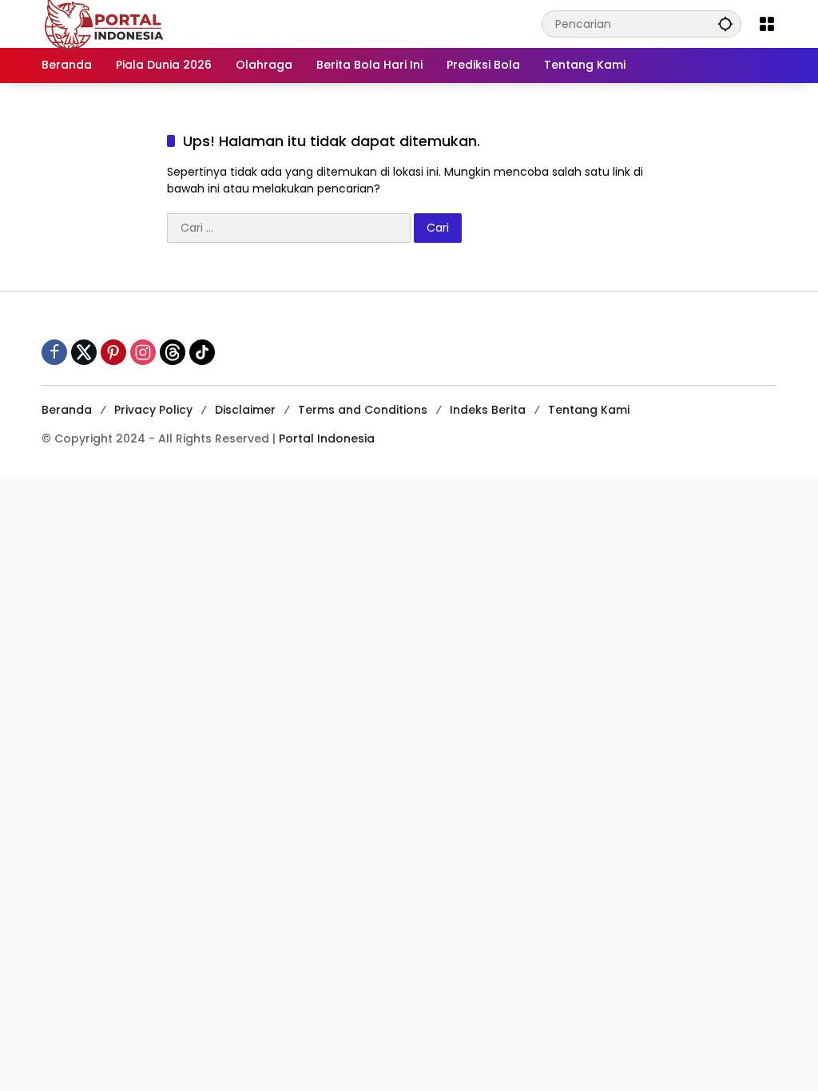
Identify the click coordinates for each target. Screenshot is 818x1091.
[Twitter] (84, 352)
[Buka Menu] (766, 24)
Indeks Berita (488, 410)
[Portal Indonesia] (105, 23)
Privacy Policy (153, 410)
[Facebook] (54, 352)
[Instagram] (143, 352)
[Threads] (172, 352)
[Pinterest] (113, 352)
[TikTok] (202, 352)
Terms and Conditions (362, 410)
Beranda (67, 410)
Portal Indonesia (327, 438)
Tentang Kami (588, 410)
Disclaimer (245, 410)
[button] (725, 23)
